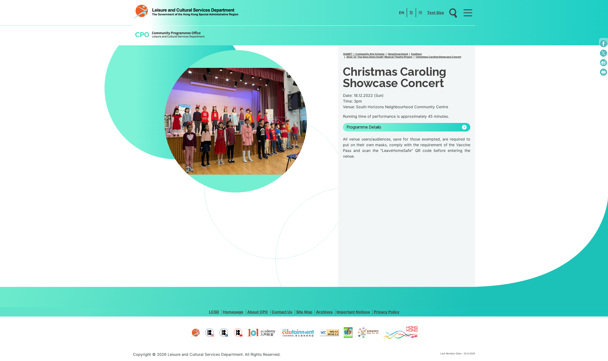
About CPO (257, 311)
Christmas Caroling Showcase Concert (438, 56)
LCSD (214, 311)
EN (401, 12)
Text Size (435, 12)
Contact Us (282, 311)
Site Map (304, 311)
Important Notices (353, 311)
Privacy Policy (386, 311)
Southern (416, 53)
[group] (235, 121)
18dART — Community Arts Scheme (364, 53)
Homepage (233, 311)
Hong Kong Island (398, 53)
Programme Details (364, 127)
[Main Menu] (468, 13)
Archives (324, 311)
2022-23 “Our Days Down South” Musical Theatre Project (379, 56)
